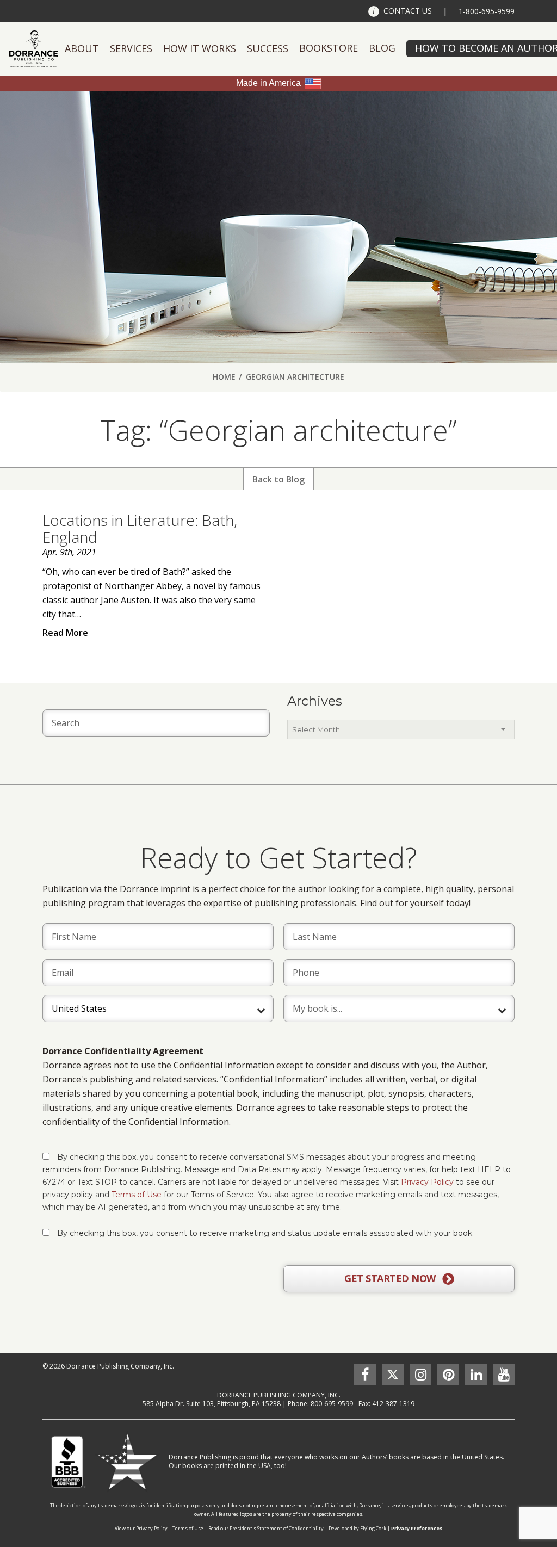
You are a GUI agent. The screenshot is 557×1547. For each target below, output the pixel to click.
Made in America (268, 83)
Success (267, 48)
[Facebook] (365, 1374)
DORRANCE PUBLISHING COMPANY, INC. (279, 1395)
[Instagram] (420, 1374)
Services (131, 48)
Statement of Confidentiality (290, 1528)
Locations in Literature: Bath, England (139, 528)
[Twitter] (393, 1374)
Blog (382, 47)
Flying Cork (373, 1528)
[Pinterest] (448, 1374)
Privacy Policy (427, 1182)
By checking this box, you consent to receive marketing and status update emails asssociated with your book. (265, 1233)
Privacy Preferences (416, 1528)
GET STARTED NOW (391, 1278)
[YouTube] (504, 1374)
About (82, 48)
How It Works (199, 48)
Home (224, 377)
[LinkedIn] (476, 1374)
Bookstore (328, 47)
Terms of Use (137, 1194)
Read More (65, 633)
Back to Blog (278, 479)
